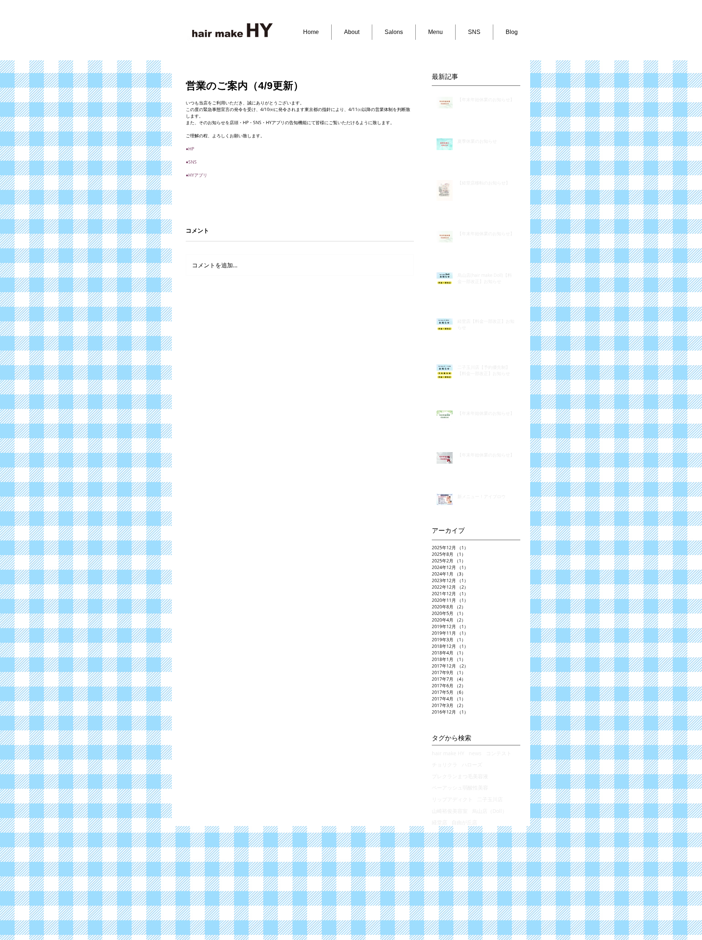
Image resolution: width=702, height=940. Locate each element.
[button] (351, 32)
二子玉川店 (490, 799)
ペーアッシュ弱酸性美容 (460, 787)
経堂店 (439, 822)
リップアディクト (452, 799)
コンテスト (499, 753)
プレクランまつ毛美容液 (460, 776)
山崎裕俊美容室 (450, 810)
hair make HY (448, 753)
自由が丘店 (464, 822)
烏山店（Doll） (489, 810)
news (475, 753)
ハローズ (472, 764)
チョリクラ (444, 764)
